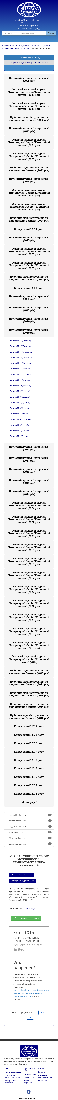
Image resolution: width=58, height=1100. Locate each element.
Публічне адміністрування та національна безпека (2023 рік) (29, 278)
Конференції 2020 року (29, 743)
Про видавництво (13, 1071)
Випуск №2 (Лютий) (19, 430)
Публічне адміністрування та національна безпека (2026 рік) (29, 118)
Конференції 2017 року (29, 768)
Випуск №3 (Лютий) (19, 425)
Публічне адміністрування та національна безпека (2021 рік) (29, 683)
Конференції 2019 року (29, 751)
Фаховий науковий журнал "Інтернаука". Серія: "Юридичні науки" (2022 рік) (29, 589)
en (32, 22)
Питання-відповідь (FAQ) (28, 28)
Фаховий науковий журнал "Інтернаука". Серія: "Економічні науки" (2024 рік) (29, 192)
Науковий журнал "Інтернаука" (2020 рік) (29, 320)
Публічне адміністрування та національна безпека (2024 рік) (29, 219)
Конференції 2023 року (29, 287)
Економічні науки (29, 843)
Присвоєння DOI (29, 1069)
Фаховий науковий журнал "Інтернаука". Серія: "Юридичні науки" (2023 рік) (29, 265)
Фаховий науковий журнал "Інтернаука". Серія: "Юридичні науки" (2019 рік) (29, 631)
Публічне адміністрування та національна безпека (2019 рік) (29, 705)
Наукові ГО (29, 1077)
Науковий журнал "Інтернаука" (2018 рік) (29, 448)
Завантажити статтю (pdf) (27, 918)
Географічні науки (29, 815)
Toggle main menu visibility (29, 39)
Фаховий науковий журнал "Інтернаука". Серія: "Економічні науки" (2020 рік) (29, 533)
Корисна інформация (28, 25)
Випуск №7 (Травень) (20, 402)
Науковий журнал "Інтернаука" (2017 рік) (29, 459)
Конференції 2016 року (29, 776)
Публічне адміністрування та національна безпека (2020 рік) (29, 694)
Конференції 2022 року (29, 726)
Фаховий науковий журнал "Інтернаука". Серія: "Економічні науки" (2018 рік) (29, 561)
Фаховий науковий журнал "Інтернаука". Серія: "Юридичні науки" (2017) (29, 659)
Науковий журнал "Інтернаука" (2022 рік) (29, 297)
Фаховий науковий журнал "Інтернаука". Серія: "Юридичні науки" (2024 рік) (29, 206)
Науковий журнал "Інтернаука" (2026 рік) (29, 79)
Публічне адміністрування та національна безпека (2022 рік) (29, 672)
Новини (41, 1071)
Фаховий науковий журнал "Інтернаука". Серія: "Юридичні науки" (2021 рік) (29, 603)
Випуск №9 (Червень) (20, 391)
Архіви (41, 1068)
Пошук (51, 33)
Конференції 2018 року (29, 760)
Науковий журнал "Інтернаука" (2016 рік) (29, 470)
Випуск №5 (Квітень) (19, 413)
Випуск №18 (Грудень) (20, 340)
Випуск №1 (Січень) (19, 436)
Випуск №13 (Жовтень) (20, 368)
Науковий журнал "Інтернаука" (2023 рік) (29, 239)
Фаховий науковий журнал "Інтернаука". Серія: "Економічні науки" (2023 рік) (29, 251)
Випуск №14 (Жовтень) (20, 363)
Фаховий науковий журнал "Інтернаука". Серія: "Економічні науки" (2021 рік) (29, 519)
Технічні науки (29, 832)
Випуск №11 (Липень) (20, 380)
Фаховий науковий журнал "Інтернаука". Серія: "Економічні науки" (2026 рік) (29, 91)
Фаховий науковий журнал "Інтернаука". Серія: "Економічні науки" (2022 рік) (29, 505)
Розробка (28, 1098)
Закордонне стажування (10, 1081)
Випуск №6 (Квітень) (19, 408)
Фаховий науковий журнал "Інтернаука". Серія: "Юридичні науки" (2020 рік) (29, 617)
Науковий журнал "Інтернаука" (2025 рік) (29, 130)
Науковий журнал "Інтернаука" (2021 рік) (29, 309)
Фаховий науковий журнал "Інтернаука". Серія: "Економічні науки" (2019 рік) (29, 547)
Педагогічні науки (29, 826)
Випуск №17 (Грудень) (20, 346)
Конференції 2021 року (29, 734)
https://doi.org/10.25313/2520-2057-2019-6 (29, 62)
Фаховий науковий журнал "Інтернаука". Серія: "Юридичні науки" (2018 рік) (29, 645)
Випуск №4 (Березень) (20, 419)
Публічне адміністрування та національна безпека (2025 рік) (29, 169)
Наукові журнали (28, 1081)
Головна (8, 1068)
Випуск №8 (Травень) (20, 396)
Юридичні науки (30, 838)
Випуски (35, 45)
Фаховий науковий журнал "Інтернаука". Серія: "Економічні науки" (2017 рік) (29, 575)
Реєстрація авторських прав (12, 1076)
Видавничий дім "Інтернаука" (15, 45)
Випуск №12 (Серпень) (20, 374)
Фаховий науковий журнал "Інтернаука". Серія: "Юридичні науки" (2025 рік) (29, 156)
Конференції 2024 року (29, 229)
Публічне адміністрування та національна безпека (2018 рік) (29, 716)
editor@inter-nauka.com (28, 20)
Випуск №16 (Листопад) (21, 351)
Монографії (29, 802)
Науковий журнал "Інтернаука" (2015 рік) (29, 482)
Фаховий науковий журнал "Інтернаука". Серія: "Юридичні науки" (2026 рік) (29, 105)
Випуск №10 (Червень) (20, 385)
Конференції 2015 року (29, 785)
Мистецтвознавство (29, 820)
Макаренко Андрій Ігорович (23, 881)
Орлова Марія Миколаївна (22, 875)
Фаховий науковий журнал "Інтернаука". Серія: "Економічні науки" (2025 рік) (29, 142)
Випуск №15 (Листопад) (21, 357)
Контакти (42, 1080)
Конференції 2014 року (29, 793)
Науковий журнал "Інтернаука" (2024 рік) (29, 180)
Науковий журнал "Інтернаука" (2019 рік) (26, 47)
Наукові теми (30, 1073)
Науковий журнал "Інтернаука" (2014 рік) (29, 493)
